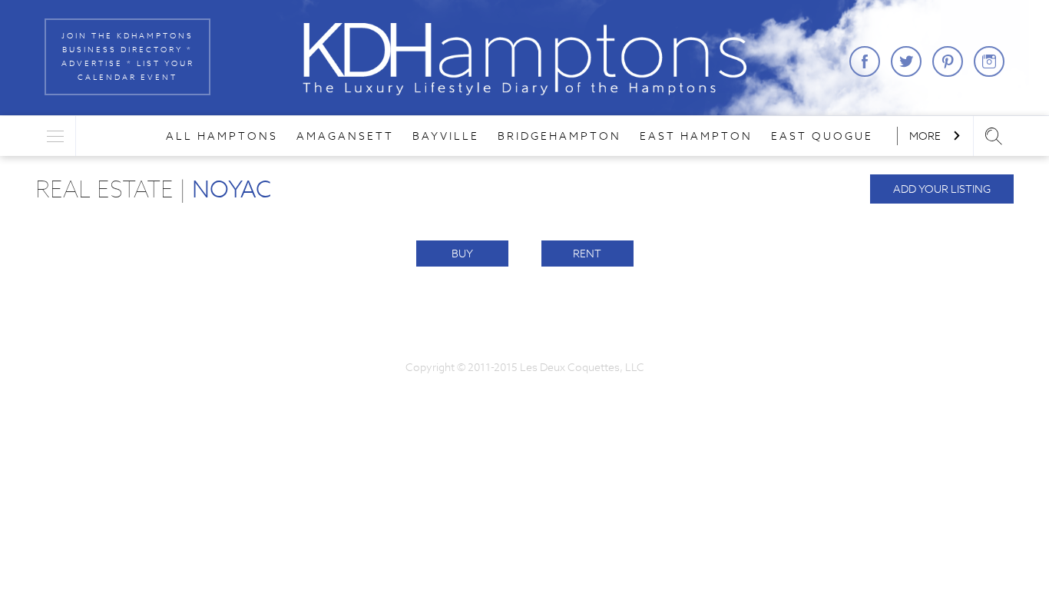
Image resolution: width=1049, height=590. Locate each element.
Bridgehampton (559, 136)
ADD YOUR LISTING (942, 189)
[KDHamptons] (524, 59)
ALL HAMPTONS (222, 136)
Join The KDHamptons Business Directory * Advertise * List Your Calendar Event (127, 56)
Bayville (445, 136)
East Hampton (696, 136)
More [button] (926, 136)
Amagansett (345, 136)
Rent (587, 253)
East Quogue (822, 136)
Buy (462, 253)
